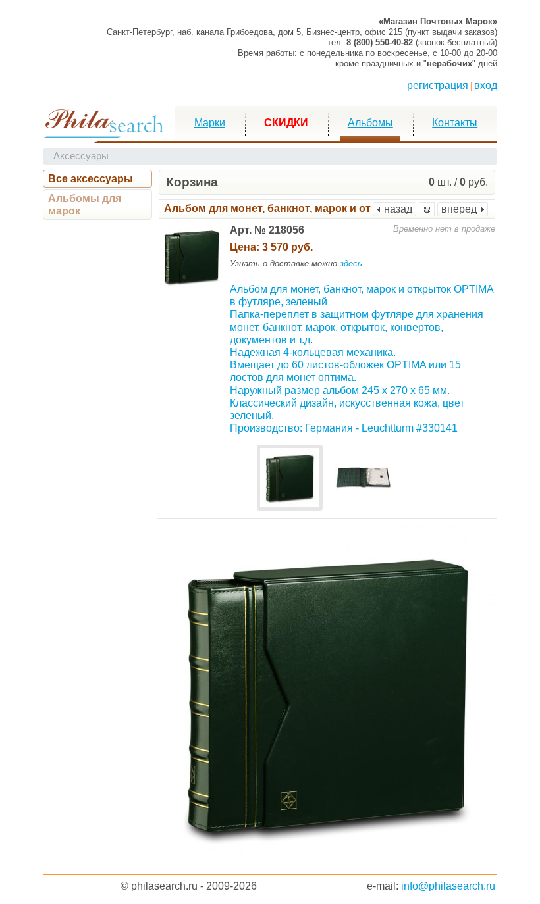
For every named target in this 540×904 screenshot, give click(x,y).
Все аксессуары (90, 178)
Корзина (192, 182)
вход (485, 85)
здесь (351, 263)
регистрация (437, 85)
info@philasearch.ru (448, 885)
